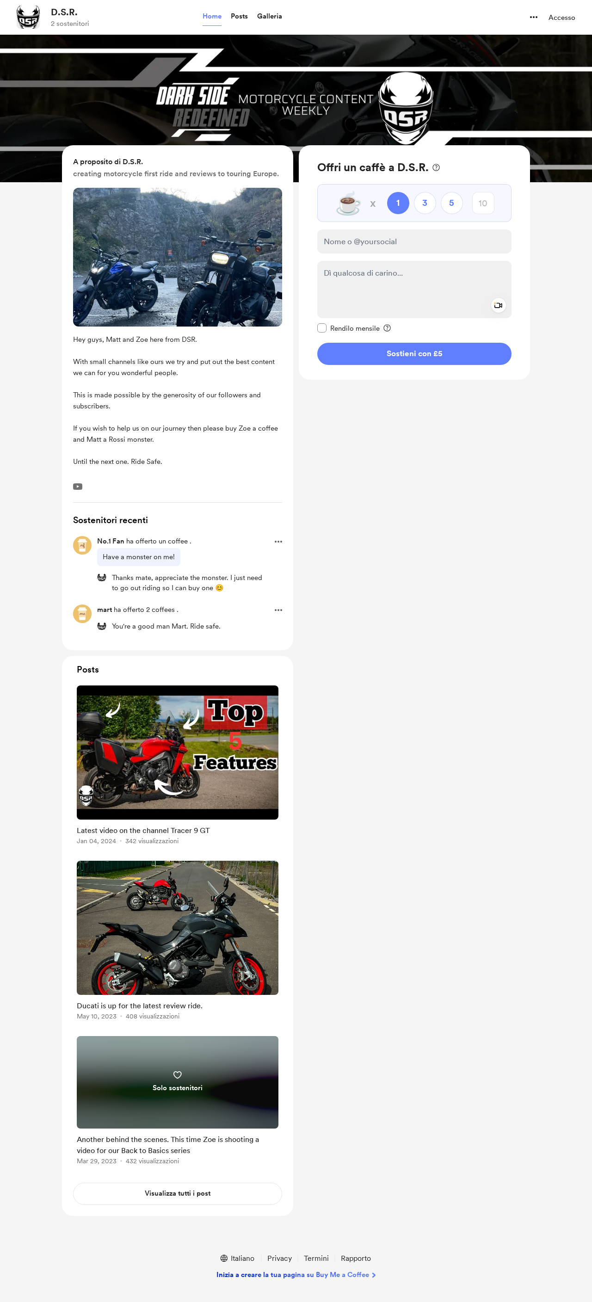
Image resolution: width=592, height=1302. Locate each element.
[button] (212, 16)
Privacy (279, 1258)
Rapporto (356, 1258)
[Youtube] (77, 486)
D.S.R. (64, 12)
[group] (177, 767)
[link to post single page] (177, 767)
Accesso (562, 17)
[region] (414, 262)
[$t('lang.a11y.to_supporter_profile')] (101, 577)
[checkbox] (348, 328)
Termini (316, 1258)
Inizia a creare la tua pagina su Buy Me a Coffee (292, 1275)
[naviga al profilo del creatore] (28, 17)
